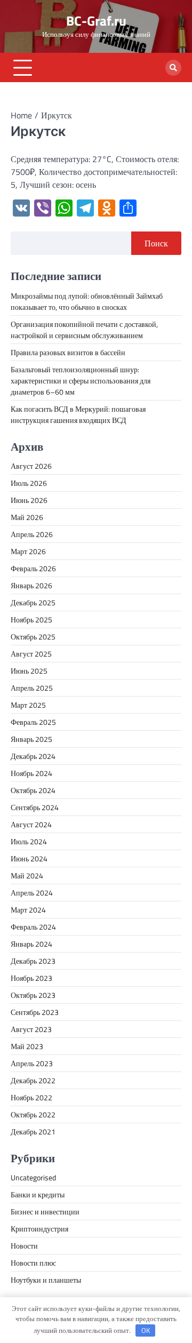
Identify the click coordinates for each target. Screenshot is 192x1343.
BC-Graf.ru (96, 21)
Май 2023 (27, 1046)
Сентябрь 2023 (35, 1012)
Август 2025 (31, 653)
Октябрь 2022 (33, 1114)
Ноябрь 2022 (31, 1097)
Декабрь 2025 (33, 602)
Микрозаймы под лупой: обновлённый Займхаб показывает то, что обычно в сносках (87, 301)
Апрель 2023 (32, 1063)
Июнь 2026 (29, 500)
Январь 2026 (31, 585)
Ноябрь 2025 (31, 619)
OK (145, 1330)
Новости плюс (33, 1262)
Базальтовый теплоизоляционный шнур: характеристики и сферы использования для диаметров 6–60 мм (80, 380)
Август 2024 (31, 824)
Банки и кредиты (38, 1194)
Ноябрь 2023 (31, 978)
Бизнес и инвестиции (45, 1211)
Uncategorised (33, 1177)
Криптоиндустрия (39, 1228)
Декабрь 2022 (33, 1080)
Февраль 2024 (33, 926)
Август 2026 (31, 465)
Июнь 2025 (29, 670)
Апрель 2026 (32, 534)
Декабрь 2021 (33, 1131)
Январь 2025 (31, 739)
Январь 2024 (31, 943)
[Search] (173, 68)
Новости (24, 1245)
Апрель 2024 (32, 892)
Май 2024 (27, 875)
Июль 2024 (29, 841)
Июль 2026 (29, 483)
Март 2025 (28, 704)
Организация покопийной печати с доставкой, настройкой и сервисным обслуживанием (84, 329)
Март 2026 (28, 551)
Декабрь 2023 (33, 960)
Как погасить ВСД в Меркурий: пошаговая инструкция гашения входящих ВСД (78, 414)
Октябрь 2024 (33, 790)
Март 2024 (28, 909)
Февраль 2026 (33, 568)
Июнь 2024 (29, 858)
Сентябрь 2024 (35, 807)
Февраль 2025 (33, 722)
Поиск (156, 243)
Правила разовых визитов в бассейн (68, 352)
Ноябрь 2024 (31, 773)
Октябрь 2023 (33, 995)
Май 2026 (27, 517)
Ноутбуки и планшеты (46, 1279)
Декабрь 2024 (33, 756)
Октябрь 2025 (33, 636)
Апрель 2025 (32, 687)
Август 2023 (31, 1029)
